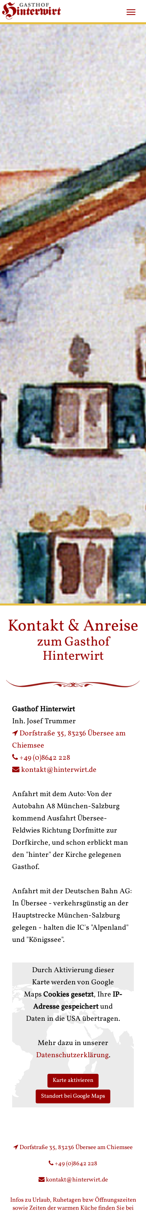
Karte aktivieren (73, 1080)
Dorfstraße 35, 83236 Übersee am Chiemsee (75, 1147)
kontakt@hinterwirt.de (59, 770)
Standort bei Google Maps (73, 1096)
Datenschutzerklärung (72, 1055)
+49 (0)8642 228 (44, 758)
